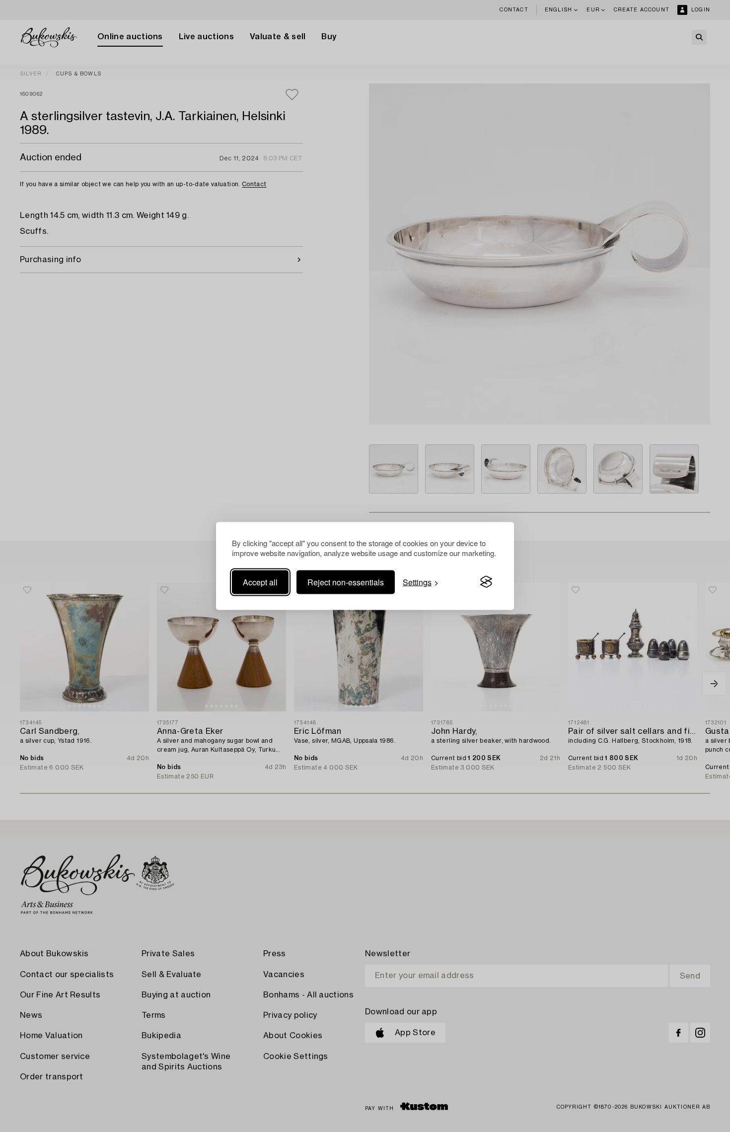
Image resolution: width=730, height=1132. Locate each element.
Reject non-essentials (345, 581)
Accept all (260, 581)
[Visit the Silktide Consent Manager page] (486, 582)
